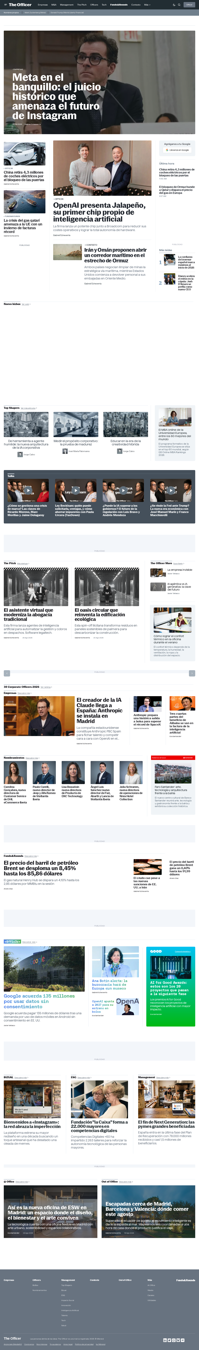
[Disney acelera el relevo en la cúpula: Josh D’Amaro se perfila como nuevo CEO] (169, 279)
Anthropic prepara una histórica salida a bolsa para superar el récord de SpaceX (147, 720)
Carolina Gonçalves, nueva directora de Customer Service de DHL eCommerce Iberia (15, 794)
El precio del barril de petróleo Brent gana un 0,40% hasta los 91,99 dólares (182, 868)
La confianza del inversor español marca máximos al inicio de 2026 (186, 262)
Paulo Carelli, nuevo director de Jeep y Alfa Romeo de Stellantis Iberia (44, 793)
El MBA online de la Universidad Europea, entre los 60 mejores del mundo (175, 434)
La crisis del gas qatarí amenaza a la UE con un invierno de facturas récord (23, 226)
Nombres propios (11, 12)
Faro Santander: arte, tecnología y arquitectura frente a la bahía (171, 790)
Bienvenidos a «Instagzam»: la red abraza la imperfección (32, 1124)
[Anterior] (7, 673)
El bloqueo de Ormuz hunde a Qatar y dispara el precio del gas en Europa (177, 189)
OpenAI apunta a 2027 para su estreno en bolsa (103, 1006)
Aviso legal (68, 1344)
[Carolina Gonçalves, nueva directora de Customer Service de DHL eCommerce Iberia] (15, 772)
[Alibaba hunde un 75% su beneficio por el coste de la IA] (182, 703)
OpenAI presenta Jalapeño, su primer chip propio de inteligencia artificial (99, 212)
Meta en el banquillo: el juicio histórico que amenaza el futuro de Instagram (56, 96)
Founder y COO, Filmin (100, 377)
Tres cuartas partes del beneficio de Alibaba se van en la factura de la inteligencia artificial (181, 723)
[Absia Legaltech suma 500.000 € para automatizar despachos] (36, 588)
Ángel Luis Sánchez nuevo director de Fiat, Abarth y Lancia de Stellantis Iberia (102, 793)
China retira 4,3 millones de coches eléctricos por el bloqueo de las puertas (24, 176)
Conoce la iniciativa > (183, 951)
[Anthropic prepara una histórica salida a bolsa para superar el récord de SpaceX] (148, 704)
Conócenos (29, 1344)
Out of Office (125, 1280)
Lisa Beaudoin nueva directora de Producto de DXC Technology (72, 791)
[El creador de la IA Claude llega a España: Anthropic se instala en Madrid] (39, 716)
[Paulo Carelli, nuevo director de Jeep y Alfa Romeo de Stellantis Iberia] (44, 772)
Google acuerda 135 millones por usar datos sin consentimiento (39, 1001)
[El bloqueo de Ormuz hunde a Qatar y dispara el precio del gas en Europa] (24, 202)
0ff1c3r (9, 168)
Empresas (18, 69)
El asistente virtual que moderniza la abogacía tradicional (28, 615)
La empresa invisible (180, 569)
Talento (64, 1315)
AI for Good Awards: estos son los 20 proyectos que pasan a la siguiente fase (169, 988)
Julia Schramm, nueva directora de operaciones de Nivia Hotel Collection (131, 793)
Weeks (150, 1290)
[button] (6, 5)
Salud (63, 1325)
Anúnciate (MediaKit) (13, 1344)
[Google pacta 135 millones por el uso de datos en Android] (44, 969)
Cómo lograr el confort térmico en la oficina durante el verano (169, 639)
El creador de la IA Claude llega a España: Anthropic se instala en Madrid (100, 710)
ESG (63, 1295)
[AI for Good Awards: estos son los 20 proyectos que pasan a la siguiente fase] (170, 967)
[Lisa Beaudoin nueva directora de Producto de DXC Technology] (73, 772)
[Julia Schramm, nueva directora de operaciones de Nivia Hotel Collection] (131, 772)
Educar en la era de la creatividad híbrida (126, 442)
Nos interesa (41, 1344)
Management (68, 1280)
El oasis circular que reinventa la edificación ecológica (100, 615)
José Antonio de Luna (100, 367)
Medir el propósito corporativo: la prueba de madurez (76, 442)
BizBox (35, 1285)
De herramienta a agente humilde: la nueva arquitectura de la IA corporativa (26, 444)
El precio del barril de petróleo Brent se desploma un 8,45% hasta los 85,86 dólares (41, 868)
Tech (63, 1320)
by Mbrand (100, 1344)
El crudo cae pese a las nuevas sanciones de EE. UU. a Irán (147, 882)
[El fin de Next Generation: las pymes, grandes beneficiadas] (166, 1099)
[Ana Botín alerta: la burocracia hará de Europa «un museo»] (115, 962)
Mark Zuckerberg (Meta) (35, 12)
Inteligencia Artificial (70, 1310)
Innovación (66, 1305)
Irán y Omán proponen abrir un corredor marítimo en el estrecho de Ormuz (115, 255)
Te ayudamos (55, 1344)
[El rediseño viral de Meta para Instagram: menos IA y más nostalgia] (32, 1099)
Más (150, 1280)
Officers (37, 1280)
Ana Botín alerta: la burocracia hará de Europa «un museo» (109, 984)
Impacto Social (67, 1300)
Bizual (63, 1290)
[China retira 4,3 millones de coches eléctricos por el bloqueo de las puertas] (24, 153)
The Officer (12, 1338)
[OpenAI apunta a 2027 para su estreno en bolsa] (127, 1006)
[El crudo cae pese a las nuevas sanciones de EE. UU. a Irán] (148, 867)
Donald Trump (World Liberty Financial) (67, 12)
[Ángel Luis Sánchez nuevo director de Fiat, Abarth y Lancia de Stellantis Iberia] (102, 772)
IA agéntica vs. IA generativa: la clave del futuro (179, 587)
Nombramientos (40, 1290)
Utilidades (152, 1300)
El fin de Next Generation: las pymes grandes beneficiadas (166, 1124)
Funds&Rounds (12, 216)
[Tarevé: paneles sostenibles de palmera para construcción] (107, 588)
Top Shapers (66, 1285)
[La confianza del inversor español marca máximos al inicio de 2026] (169, 259)
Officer (189, 5)
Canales (151, 1295)
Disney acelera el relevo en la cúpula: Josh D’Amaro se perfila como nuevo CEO (186, 283)
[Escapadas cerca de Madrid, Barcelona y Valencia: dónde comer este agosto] (148, 1211)
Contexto (91, 245)
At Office (151, 1285)
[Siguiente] (192, 673)
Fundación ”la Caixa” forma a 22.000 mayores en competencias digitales (99, 1126)
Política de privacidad (84, 1344)
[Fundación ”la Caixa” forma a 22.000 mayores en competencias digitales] (99, 1099)
